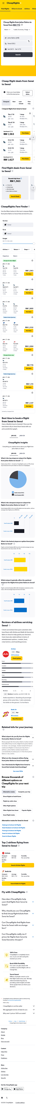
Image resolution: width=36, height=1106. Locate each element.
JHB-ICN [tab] (22, 435)
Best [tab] (14, 101)
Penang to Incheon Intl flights (11, 830)
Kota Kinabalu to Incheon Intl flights (13, 828)
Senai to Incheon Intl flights (11, 833)
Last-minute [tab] (21, 102)
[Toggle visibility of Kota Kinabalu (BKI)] (18, 495)
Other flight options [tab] (9, 805)
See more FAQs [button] (18, 771)
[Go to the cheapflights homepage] (14, 3)
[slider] (34, 243)
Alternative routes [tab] (9, 792)
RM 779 (16, 25)
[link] (15, 196)
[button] (3, 3)
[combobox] (19, 224)
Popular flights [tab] (26, 810)
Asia (15, 1021)
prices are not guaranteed (14, 1000)
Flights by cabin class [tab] (10, 801)
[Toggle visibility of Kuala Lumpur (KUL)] (18, 492)
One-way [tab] (29, 102)
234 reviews (15, 655)
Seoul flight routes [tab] (9, 815)
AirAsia (13, 649)
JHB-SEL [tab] (13, 435)
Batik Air (14, 709)
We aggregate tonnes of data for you (15, 1010)
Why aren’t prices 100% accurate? (14, 1013)
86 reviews (14, 715)
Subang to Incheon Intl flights (11, 825)
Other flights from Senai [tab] (10, 810)
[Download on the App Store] (18, 1089)
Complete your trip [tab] (24, 792)
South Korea (22, 1021)
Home (10, 1021)
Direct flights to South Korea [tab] (12, 796)
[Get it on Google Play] (6, 1089)
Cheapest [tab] (6, 101)
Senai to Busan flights (9, 836)
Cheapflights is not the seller (12, 1006)
